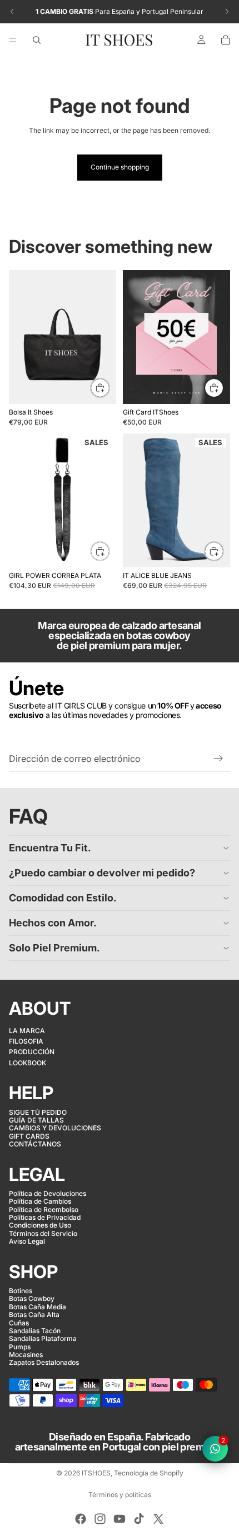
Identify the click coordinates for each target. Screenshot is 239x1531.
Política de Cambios (40, 1201)
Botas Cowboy (31, 1298)
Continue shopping (120, 167)
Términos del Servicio (43, 1233)
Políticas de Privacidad (45, 1217)
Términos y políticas (119, 1494)
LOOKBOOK (27, 1063)
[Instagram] (100, 1518)
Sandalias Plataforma (43, 1338)
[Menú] (13, 40)
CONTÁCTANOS (35, 1144)
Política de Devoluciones (47, 1193)
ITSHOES (96, 1473)
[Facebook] (80, 1518)
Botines (20, 1290)
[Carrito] (225, 40)
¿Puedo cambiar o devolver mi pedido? (102, 873)
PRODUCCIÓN (31, 1052)
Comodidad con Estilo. (63, 898)
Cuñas (19, 1322)
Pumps (20, 1346)
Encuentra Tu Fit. (50, 848)
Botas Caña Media (37, 1307)
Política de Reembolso (43, 1209)
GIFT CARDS (29, 1135)
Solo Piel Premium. (54, 948)
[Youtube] (119, 1518)
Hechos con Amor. (53, 923)
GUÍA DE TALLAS (36, 1120)
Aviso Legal (27, 1241)
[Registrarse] (218, 758)
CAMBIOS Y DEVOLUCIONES (55, 1128)
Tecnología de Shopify (148, 1473)
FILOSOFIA (26, 1041)
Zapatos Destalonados (44, 1362)
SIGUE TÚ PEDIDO (38, 1112)
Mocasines (26, 1354)
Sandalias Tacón (35, 1330)
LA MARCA (27, 1030)
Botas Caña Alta (34, 1314)
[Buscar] (36, 40)
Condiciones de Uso (40, 1225)
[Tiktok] (139, 1518)
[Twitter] (158, 1518)
